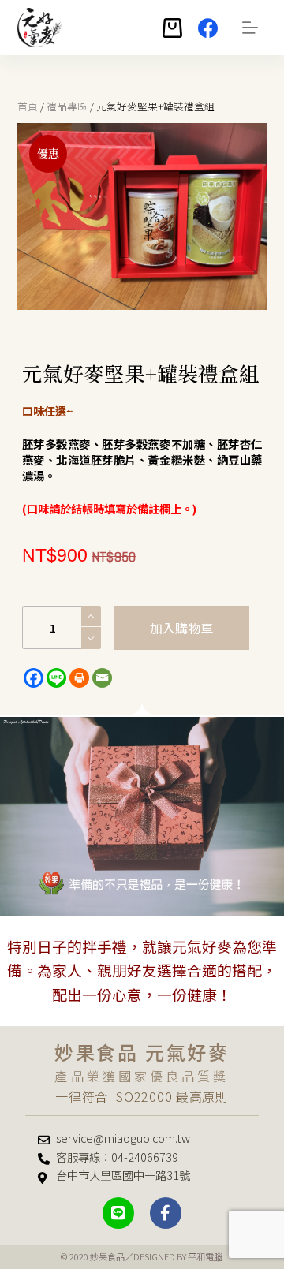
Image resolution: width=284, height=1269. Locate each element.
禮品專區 (67, 106)
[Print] (79, 678)
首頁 (27, 106)
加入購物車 (181, 627)
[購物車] (172, 28)
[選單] (250, 27)
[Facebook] (208, 28)
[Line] (56, 678)
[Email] (102, 678)
